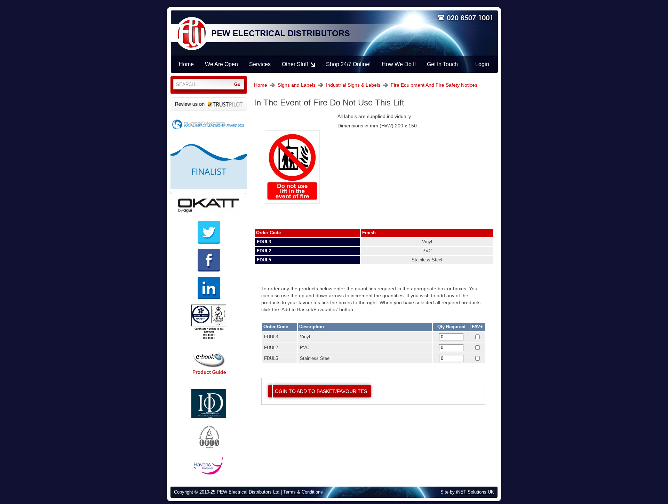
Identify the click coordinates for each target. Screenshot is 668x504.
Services (260, 64)
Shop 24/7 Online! (348, 64)
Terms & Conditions (303, 492)
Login (482, 64)
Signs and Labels (297, 85)
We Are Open (221, 64)
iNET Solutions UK (475, 492)
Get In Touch (442, 64)
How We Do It (399, 64)
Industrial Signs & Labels (353, 85)
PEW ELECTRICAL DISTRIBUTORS (280, 34)
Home (260, 85)
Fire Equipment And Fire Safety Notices (434, 85)
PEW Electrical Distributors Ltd (248, 492)
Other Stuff (295, 64)
